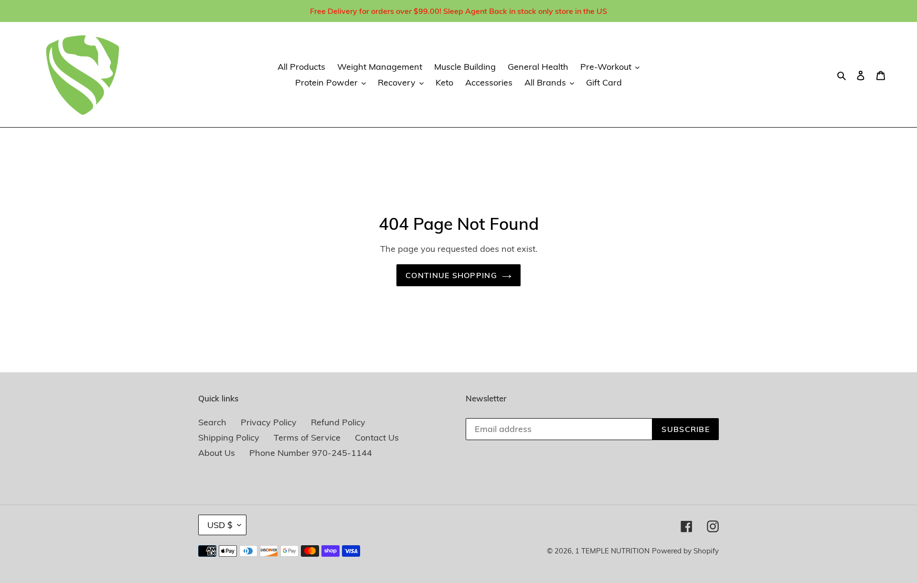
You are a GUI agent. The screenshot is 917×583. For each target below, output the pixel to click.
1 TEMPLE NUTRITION (612, 550)
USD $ (220, 524)
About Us (216, 452)
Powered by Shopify (685, 550)
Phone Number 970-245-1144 (310, 452)
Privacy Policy (269, 422)
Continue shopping (451, 275)
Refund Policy (338, 422)
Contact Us (377, 437)
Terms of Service (307, 437)
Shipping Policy (228, 437)
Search (212, 422)
